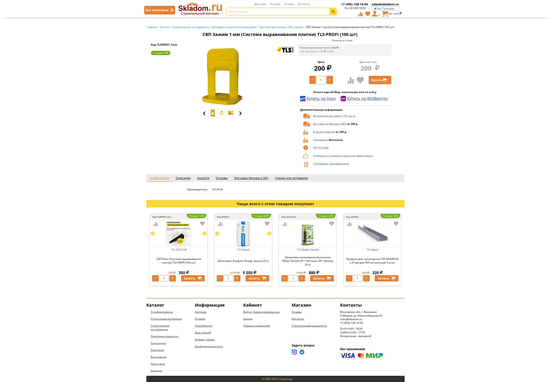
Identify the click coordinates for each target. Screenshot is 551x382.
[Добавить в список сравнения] (350, 80)
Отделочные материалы (166, 319)
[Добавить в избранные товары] (360, 80)
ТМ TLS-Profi (320, 148)
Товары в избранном (256, 326)
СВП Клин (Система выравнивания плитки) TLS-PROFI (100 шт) (178, 260)
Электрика (157, 350)
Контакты (304, 4)
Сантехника (158, 343)
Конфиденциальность (209, 346)
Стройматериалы (162, 312)
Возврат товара (205, 339)
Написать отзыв (342, 40)
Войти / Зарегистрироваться (261, 312)
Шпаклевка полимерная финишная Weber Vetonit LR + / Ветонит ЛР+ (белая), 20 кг (308, 260)
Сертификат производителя (331, 164)
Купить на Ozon (321, 98)
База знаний (203, 332)
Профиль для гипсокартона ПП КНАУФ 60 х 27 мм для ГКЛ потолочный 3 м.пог (372, 260)
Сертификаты (203, 326)
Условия (275, 4)
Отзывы (289, 4)
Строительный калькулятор (309, 326)
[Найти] (333, 11)
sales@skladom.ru (385, 4)
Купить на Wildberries (367, 98)
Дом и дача (158, 364)
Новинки (156, 371)
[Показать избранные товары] (368, 14)
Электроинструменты (164, 336)
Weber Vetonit (310, 250)
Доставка (260, 4)
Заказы (247, 319)
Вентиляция (159, 357)
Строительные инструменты (160, 327)
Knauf (245, 250)
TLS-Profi (181, 250)
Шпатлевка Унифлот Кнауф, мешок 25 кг (243, 261)
